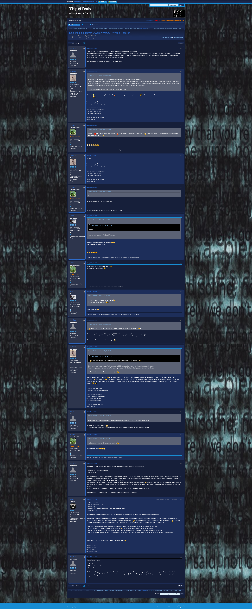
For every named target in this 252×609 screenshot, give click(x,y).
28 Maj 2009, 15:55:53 (92, 556)
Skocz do (157, 594)
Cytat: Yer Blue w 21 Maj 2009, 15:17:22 (100, 75)
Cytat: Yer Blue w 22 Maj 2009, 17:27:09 (100, 351)
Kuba (72, 499)
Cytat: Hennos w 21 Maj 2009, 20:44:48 (99, 295)
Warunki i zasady (175, 605)
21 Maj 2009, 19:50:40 (92, 125)
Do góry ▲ (182, 605)
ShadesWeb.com (80, 607)
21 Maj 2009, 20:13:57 (92, 215)
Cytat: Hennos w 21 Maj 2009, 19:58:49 (99, 220)
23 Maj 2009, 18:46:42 (92, 499)
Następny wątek (178, 37)
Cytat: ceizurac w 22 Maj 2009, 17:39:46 (100, 415)
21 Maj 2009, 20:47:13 (92, 291)
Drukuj (180, 43)
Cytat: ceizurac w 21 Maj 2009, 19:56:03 (100, 191)
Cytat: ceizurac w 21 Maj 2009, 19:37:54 (100, 129)
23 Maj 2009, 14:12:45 (92, 463)
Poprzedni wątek (167, 37)
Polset (72, 216)
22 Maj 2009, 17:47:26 (92, 411)
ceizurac (73, 71)
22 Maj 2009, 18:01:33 (92, 434)
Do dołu (71, 43)
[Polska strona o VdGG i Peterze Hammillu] (70, 144)
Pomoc (168, 605)
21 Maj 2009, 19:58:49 (92, 187)
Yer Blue (73, 48)
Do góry (71, 585)
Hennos (72, 125)
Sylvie (148, 28)
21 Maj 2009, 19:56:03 (92, 155)
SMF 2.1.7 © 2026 (71, 605)
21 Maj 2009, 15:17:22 (92, 48)
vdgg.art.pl (157, 20)
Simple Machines (80, 605)
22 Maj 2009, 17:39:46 (92, 346)
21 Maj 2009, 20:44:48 (92, 262)
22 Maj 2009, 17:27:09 (92, 320)
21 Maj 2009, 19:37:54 (92, 71)
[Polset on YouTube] (70, 234)
